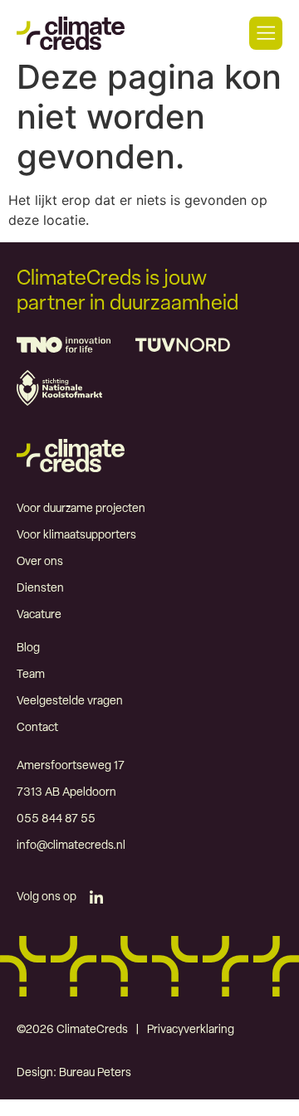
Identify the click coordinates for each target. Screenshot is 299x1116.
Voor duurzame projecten (81, 509)
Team (31, 675)
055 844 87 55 (56, 819)
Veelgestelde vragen (70, 701)
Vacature (39, 615)
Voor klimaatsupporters (76, 535)
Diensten (40, 588)
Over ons (40, 562)
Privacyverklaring (190, 1030)
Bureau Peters (95, 1073)
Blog (28, 648)
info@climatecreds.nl (71, 846)
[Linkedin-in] (96, 897)
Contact (37, 728)
